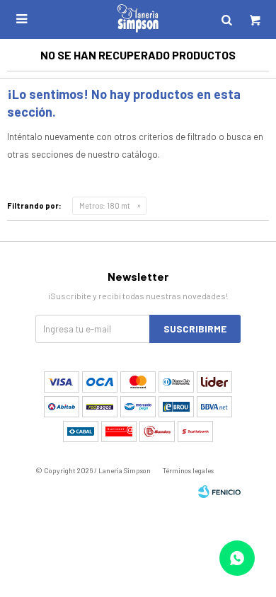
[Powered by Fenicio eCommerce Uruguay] (219, 491)
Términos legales (188, 470)
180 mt (104, 205)
